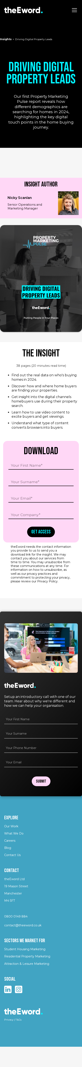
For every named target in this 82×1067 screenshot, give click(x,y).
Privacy (8, 1019)
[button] (73, 10)
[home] (23, 10)
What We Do (14, 833)
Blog (7, 848)
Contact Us (12, 855)
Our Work (11, 826)
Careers (9, 841)
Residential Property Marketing (27, 956)
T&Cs (18, 1019)
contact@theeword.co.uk (22, 925)
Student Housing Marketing (24, 949)
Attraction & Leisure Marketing (26, 964)
